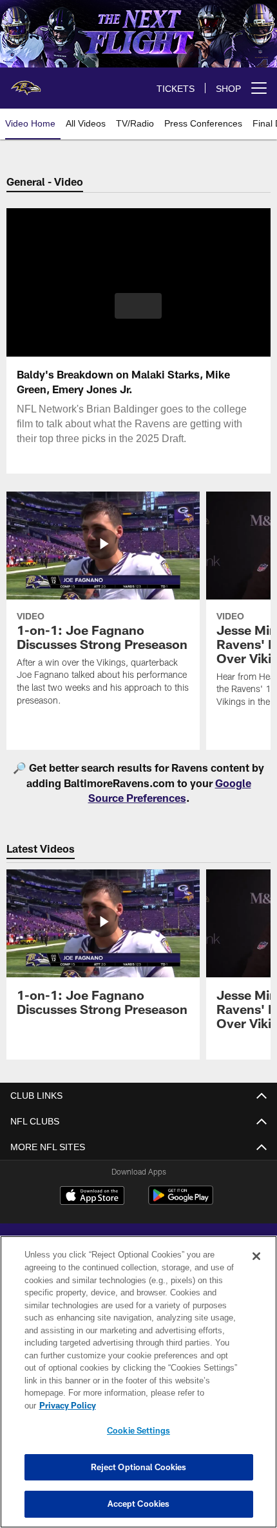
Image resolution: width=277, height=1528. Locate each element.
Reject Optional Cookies (139, 1467)
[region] (138, 1388)
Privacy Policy (166, 1405)
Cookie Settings (138, 1430)
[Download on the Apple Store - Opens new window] (92, 1197)
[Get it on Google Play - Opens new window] (180, 1202)
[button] (138, 306)
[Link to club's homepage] (25, 83)
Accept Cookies (139, 1503)
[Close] (256, 1269)
